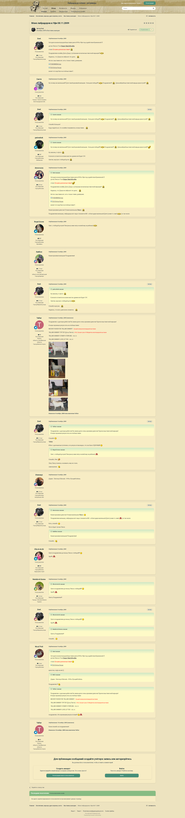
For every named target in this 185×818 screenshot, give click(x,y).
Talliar (39, 318)
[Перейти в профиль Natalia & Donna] (39, 586)
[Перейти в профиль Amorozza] (39, 174)
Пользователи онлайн (78, 11)
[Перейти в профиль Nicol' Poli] (39, 653)
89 (40, 334)
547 (40, 154)
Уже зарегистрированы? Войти (131, 3)
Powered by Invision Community (92, 815)
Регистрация (150, 3)
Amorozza (39, 168)
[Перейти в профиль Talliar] (39, 324)
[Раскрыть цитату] (51, 114)
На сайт (45, 8)
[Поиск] (153, 8)
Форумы (44, 11)
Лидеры (73, 8)
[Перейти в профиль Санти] (39, 86)
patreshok (39, 138)
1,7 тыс (40, 268)
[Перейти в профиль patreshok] (39, 144)
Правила (53, 11)
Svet (42, 28)
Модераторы (63, 11)
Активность (63, 8)
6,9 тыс (40, 184)
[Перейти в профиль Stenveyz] (39, 481)
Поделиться (133, 29)
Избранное (83, 8)
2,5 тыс (40, 491)
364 (40, 96)
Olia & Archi (39, 549)
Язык (72, 811)
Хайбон (39, 252)
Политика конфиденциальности (93, 811)
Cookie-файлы (109, 811)
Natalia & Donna (39, 579)
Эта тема (146, 8)
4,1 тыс (40, 55)
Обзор (53, 8)
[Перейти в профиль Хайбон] (39, 258)
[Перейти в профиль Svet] (33, 30)
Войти (122, 775)
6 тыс (40, 663)
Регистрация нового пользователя (63, 775)
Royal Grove (39, 222)
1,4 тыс (40, 596)
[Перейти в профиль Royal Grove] (39, 228)
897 (40, 238)
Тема (78, 811)
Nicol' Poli (39, 647)
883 (40, 566)
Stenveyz (39, 475)
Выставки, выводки (53, 30)
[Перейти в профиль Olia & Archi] (39, 556)
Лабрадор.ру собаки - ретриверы (81, 3)
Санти (39, 79)
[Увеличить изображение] (71, 49)
